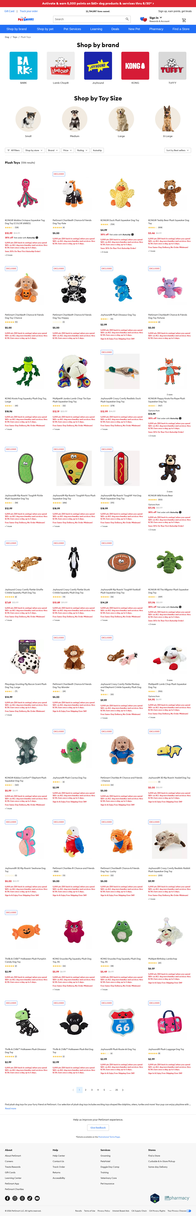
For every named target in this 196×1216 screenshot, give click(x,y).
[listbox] (98, 68)
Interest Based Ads (120, 1211)
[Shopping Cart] (188, 20)
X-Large (167, 136)
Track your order (29, 11)
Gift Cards (10, 1172)
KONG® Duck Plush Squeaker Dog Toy (120, 220)
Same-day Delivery (157, 1166)
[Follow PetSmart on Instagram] (14, 1198)
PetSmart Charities (14, 1189)
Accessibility (59, 1178)
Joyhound (98, 82)
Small (28, 136)
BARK (23, 82)
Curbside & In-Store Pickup (161, 1161)
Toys (15, 37)
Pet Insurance (107, 1183)
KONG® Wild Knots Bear (160, 495)
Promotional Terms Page (109, 1137)
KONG (135, 82)
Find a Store (154, 1155)
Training (105, 1172)
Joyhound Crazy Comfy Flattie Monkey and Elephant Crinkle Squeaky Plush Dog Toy (121, 687)
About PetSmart (13, 1155)
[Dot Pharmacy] (177, 1198)
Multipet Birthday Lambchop (162, 958)
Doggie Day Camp (110, 1166)
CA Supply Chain (139, 1211)
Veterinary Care (109, 1178)
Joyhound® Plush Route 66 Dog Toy (118, 1049)
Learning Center (13, 1178)
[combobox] (92, 19)
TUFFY (172, 82)
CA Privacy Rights (157, 1211)
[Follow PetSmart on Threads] (22, 1198)
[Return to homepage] (26, 19)
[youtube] (37, 1198)
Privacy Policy (104, 1211)
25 (116, 1089)
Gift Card (9, 11)
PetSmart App (12, 1183)
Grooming (105, 1155)
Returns (56, 1172)
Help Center (59, 1155)
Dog (7, 37)
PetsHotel (105, 1161)
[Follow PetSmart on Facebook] (7, 1198)
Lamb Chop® (61, 82)
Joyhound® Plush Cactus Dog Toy (69, 777)
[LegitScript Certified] (154, 1198)
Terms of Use (89, 1211)
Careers (9, 1161)
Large (121, 136)
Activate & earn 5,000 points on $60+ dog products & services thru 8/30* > (98, 3)
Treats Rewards (12, 1166)
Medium (74, 136)
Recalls (78, 1211)
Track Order (59, 1166)
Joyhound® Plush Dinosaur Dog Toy (118, 314)
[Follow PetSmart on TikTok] (29, 1198)
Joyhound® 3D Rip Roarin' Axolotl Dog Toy (169, 777)
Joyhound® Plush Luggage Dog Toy (166, 1049)
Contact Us (58, 1161)
